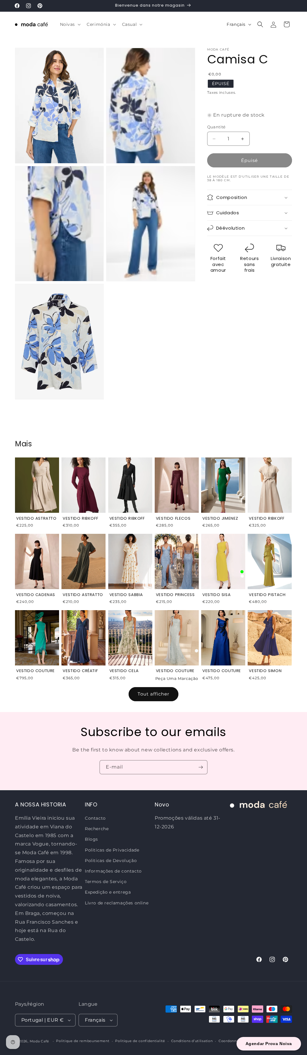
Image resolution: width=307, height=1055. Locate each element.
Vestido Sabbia (126, 594)
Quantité (216, 126)
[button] (69, 24)
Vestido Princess (175, 594)
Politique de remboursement (82, 1041)
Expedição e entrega (108, 892)
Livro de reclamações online (116, 903)
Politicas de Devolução (111, 860)
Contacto (95, 818)
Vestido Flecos (173, 518)
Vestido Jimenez (220, 518)
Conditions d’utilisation (192, 1041)
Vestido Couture (35, 670)
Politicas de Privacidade (112, 850)
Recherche (97, 828)
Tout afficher (153, 694)
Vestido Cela (124, 670)
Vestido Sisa (216, 594)
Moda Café (39, 1041)
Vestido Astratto (36, 518)
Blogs (91, 839)
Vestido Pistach (267, 594)
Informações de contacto (113, 871)
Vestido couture (175, 670)
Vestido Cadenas (35, 594)
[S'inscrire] (200, 767)
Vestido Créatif (80, 670)
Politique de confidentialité (140, 1041)
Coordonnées (231, 1041)
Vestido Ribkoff (80, 518)
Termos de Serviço (106, 881)
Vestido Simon (265, 670)
